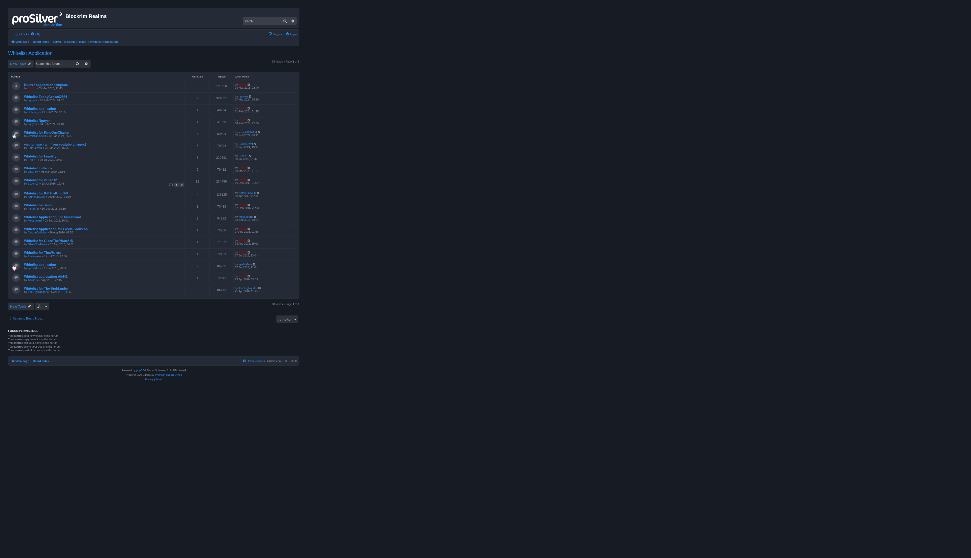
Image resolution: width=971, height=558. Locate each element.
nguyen (32, 100)
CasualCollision (37, 232)
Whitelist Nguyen (37, 121)
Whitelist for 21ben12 (40, 180)
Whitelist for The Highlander (46, 288)
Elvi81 (32, 88)
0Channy (33, 112)
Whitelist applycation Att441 (46, 276)
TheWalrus (34, 256)
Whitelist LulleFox (38, 168)
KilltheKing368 (36, 196)
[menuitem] (35, 34)
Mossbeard (35, 220)
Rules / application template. (46, 85)
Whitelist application (40, 109)
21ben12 (33, 183)
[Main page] (37, 18)
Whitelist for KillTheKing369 (46, 193)
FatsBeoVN (35, 147)
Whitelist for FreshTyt (40, 156)
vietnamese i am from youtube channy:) (55, 144)
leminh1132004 (37, 135)
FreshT (32, 159)
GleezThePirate (37, 244)
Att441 (32, 280)
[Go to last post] (249, 84)
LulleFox (33, 171)
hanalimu (33, 208)
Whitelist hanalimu (38, 205)
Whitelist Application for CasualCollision (56, 229)
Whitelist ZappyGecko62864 (45, 97)
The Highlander (37, 291)
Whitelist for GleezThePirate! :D (48, 241)
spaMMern (34, 268)
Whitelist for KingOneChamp (46, 132)
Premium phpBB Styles (168, 374)
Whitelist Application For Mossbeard (52, 217)
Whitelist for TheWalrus (42, 253)
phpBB (140, 370)
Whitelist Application (30, 53)
